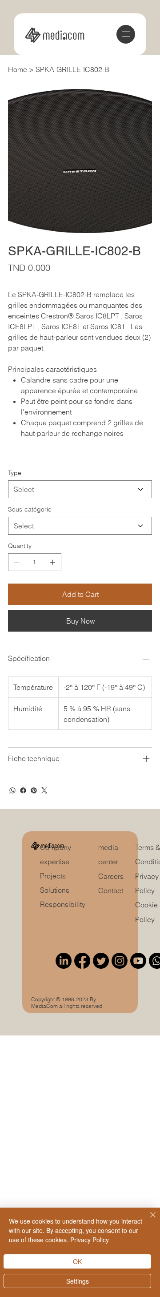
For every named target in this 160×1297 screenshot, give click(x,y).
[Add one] (52, 562)
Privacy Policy (89, 1239)
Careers (111, 876)
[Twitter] (44, 790)
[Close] (147, 1220)
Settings (77, 1281)
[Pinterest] (33, 790)
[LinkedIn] (64, 961)
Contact (110, 890)
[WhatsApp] (12, 790)
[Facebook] (23, 790)
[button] (126, 34)
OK (77, 1261)
